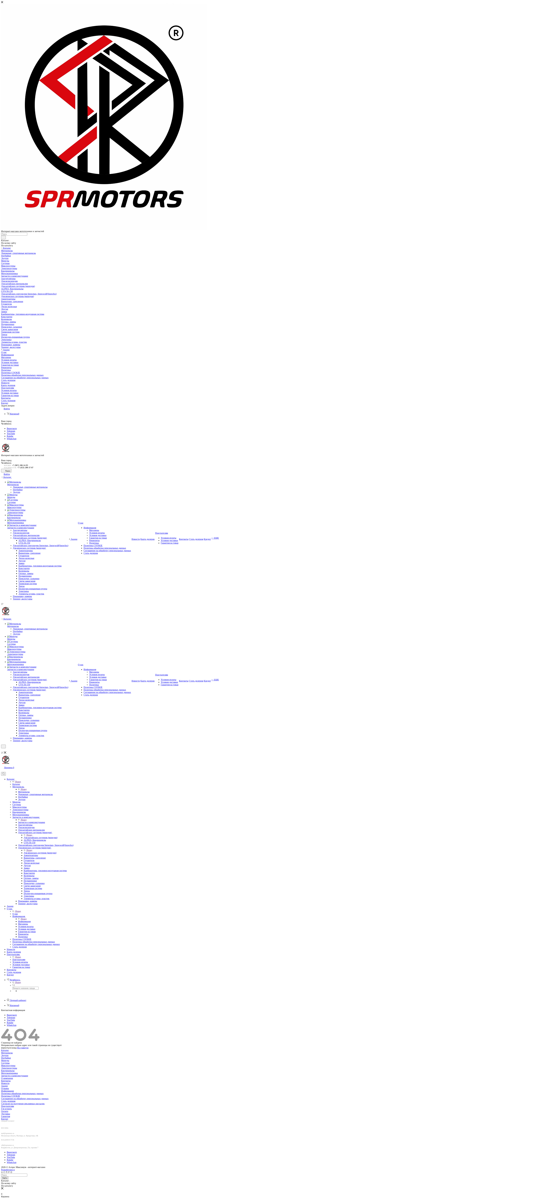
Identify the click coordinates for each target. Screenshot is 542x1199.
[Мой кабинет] (2, 750)
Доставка (5, 1114)
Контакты (6, 1081)
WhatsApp (11, 438)
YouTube (11, 433)
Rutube (10, 436)
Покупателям (18, 959)
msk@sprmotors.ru (7, 1133)
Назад (18, 781)
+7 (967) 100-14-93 (20, 465)
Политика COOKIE (10, 1096)
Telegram (11, 431)
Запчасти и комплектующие (31, 822)
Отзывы (5, 1088)
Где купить (6, 1109)
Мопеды (5, 1060)
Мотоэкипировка (9, 1073)
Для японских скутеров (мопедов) (40, 853)
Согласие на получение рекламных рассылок (23, 1103)
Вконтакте (12, 428)
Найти (4, 1178)
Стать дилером (8, 1101)
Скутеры (5, 1063)
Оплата (4, 1111)
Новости (5, 1083)
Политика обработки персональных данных (22, 1093)
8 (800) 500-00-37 (9, 1124)
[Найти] (3, 237)
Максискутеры (8, 1065)
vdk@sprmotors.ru (7, 1145)
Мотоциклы (24, 792)
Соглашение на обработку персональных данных (25, 1098)
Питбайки (6, 1058)
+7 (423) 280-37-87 (25, 468)
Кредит (4, 1119)
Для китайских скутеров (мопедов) (40, 837)
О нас (15, 914)
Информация (24, 921)
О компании (7, 1078)
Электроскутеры (9, 1068)
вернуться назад (9, 1048)
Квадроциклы (8, 1070)
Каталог (16, 784)
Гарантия (5, 1116)
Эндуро (4, 1055)
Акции (4, 1086)
